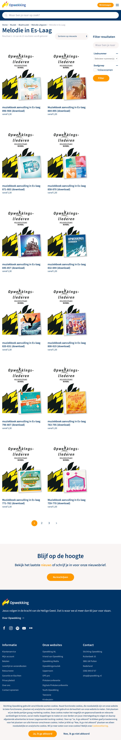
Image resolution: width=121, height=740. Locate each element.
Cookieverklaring (100, 725)
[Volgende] (56, 523)
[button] (117, 5)
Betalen (5, 661)
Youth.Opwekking (50, 690)
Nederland (88, 666)
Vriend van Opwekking (52, 656)
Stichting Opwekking (92, 651)
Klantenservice (9, 651)
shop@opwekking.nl (92, 675)
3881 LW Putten (90, 661)
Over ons (6, 685)
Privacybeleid (8, 680)
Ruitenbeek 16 (89, 656)
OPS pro (46, 675)
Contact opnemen (10, 690)
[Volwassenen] (95, 69)
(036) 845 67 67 (89, 670)
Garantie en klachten (11, 675)
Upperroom (47, 670)
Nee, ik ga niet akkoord (76, 734)
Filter (101, 78)
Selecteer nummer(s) (104, 58)
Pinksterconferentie (51, 680)
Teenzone (46, 694)
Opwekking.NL (49, 651)
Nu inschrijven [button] (60, 577)
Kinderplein (47, 699)
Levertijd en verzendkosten (14, 666)
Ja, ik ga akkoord (42, 734)
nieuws (46, 565)
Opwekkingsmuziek (51, 666)
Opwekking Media (50, 661)
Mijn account (8, 656)
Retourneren (8, 670)
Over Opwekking (11, 618)
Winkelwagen (105, 5)
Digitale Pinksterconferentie (55, 685)
